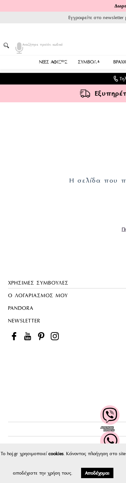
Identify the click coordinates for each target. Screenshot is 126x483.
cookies (56, 453)
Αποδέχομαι (97, 473)
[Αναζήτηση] (7, 45)
